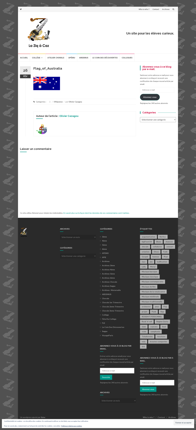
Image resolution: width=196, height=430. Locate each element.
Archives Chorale (109, 282)
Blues (158, 242)
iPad (166, 256)
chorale (145, 246)
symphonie (155, 331)
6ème (104, 249)
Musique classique (150, 276)
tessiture (161, 336)
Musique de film (149, 287)
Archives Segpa (108, 286)
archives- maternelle (111, 290)
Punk (154, 311)
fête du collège (109, 319)
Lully (144, 266)
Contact (156, 9)
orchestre (146, 306)
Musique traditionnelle (152, 301)
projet (144, 311)
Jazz (143, 262)
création (145, 252)
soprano (154, 326)
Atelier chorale (55, 57)
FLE (103, 323)
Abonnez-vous (150, 97)
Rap (162, 311)
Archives (165, 9)
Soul (164, 326)
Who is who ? (144, 9)
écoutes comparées (158, 341)
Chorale (105, 298)
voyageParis (107, 335)
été (143, 346)
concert (169, 246)
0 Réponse (58, 102)
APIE (104, 257)
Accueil (24, 57)
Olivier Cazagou (75, 102)
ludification (162, 262)
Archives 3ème (108, 265)
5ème (104, 245)
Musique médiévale (150, 296)
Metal (152, 266)
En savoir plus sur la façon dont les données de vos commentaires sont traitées (96, 213)
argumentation (148, 237)
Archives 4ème (108, 269)
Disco (156, 252)
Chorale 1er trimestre (112, 302)
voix (143, 341)
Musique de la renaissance (153, 291)
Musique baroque (149, 271)
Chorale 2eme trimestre (113, 306)
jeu (151, 262)
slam (144, 326)
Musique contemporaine (152, 281)
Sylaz (43, 417)
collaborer (157, 246)
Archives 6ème (108, 278)
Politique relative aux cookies (71, 426)
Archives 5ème (108, 274)
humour (155, 256)
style (144, 331)
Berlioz (163, 237)
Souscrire (106, 377)
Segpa (104, 331)
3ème (104, 237)
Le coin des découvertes (105, 57)
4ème (104, 241)
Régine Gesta (162, 321)
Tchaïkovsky (147, 336)
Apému (71, 57)
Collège (36, 57)
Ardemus (83, 57)
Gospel (145, 256)
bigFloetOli (147, 242)
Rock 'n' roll (147, 321)
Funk (165, 252)
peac (157, 306)
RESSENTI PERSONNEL (152, 316)
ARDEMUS (106, 294)
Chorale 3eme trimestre (113, 311)
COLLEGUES (127, 57)
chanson (169, 242)
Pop (165, 306)
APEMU (105, 253)
